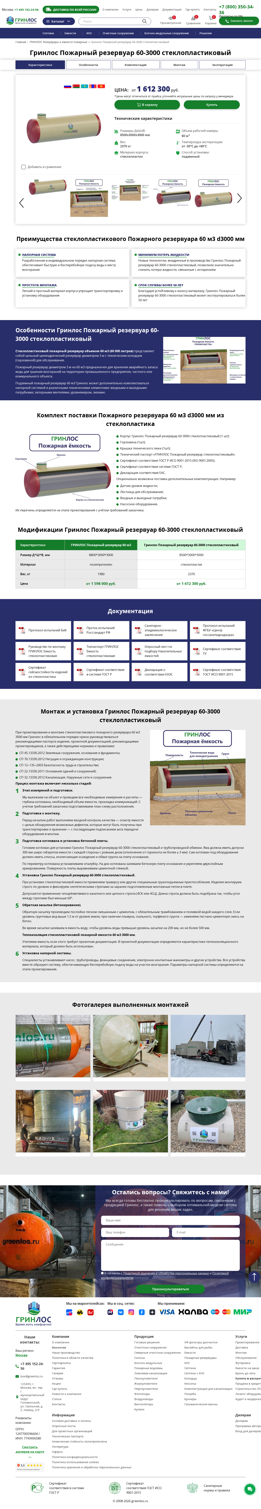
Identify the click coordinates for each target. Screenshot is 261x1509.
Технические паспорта (67, 1436)
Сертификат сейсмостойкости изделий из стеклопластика (47, 672)
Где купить (193, 9)
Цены (139, 9)
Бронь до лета (245, 1373)
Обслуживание (246, 1358)
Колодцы (190, 1378)
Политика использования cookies (75, 1462)
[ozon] (69, 1312)
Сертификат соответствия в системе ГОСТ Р (105, 672)
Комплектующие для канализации (208, 1389)
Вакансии (59, 1347)
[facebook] (142, 1311)
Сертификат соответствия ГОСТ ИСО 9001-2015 (222, 672)
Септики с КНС (194, 1373)
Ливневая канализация (150, 1373)
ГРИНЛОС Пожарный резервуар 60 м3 (101, 545)
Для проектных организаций (72, 1431)
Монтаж (179, 65)
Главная (20, 42)
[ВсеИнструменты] (91, 1312)
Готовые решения (147, 1342)
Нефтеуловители (146, 1389)
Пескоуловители (146, 1378)
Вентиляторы (143, 1404)
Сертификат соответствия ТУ (222, 651)
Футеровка (242, 1363)
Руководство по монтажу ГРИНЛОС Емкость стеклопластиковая (47, 651)
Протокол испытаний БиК (47, 630)
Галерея (57, 1373)
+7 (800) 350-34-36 (236, 9)
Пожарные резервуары (200, 1358)
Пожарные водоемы (148, 1368)
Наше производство (66, 1352)
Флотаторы (142, 1394)
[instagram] (131, 1311)
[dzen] (152, 1311)
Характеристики (40, 65)
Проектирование (247, 1342)
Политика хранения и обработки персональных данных (91, 1467)
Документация (172, 9)
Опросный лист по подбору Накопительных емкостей (163, 651)
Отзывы (57, 1378)
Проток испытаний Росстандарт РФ (101, 630)
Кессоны (190, 1383)
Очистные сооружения (118, 33)
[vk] (121, 1311)
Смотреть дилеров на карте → (30, 1451)
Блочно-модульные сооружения (166, 33)
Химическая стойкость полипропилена (79, 1441)
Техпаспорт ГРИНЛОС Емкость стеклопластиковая (103, 651)
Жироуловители (145, 1383)
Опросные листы (64, 1426)
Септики (48, 33)
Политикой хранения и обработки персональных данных (166, 1273)
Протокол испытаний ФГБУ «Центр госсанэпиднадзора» (219, 630)
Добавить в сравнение (44, 167)
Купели (139, 1409)
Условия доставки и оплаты (71, 1421)
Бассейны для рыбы (198, 1347)
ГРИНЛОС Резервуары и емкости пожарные (58, 42)
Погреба (190, 1394)
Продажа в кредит (248, 1383)
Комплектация (136, 65)
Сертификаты (61, 1363)
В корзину (150, 105)
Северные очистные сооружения (157, 1352)
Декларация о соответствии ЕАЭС (159, 672)
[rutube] (110, 1311)
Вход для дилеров (248, 1431)
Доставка (241, 1347)
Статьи (57, 1399)
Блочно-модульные (148, 1363)
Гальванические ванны (201, 1404)
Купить (211, 105)
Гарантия (58, 1368)
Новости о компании (66, 1394)
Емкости (70, 33)
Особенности (88, 65)
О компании (110, 9)
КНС (89, 33)
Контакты (210, 9)
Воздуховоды (143, 1399)
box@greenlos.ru (31, 1376)
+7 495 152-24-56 (27, 9)
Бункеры (190, 1399)
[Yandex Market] (80, 1312)
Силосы (139, 1358)
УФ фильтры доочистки (201, 1342)
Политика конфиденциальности (75, 1457)
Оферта (57, 1452)
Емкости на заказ (247, 1368)
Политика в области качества (72, 1358)
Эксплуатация (222, 65)
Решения (205, 33)
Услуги (126, 9)
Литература (60, 1446)
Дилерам (152, 9)
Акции (56, 1383)
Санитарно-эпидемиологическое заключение (161, 630)
